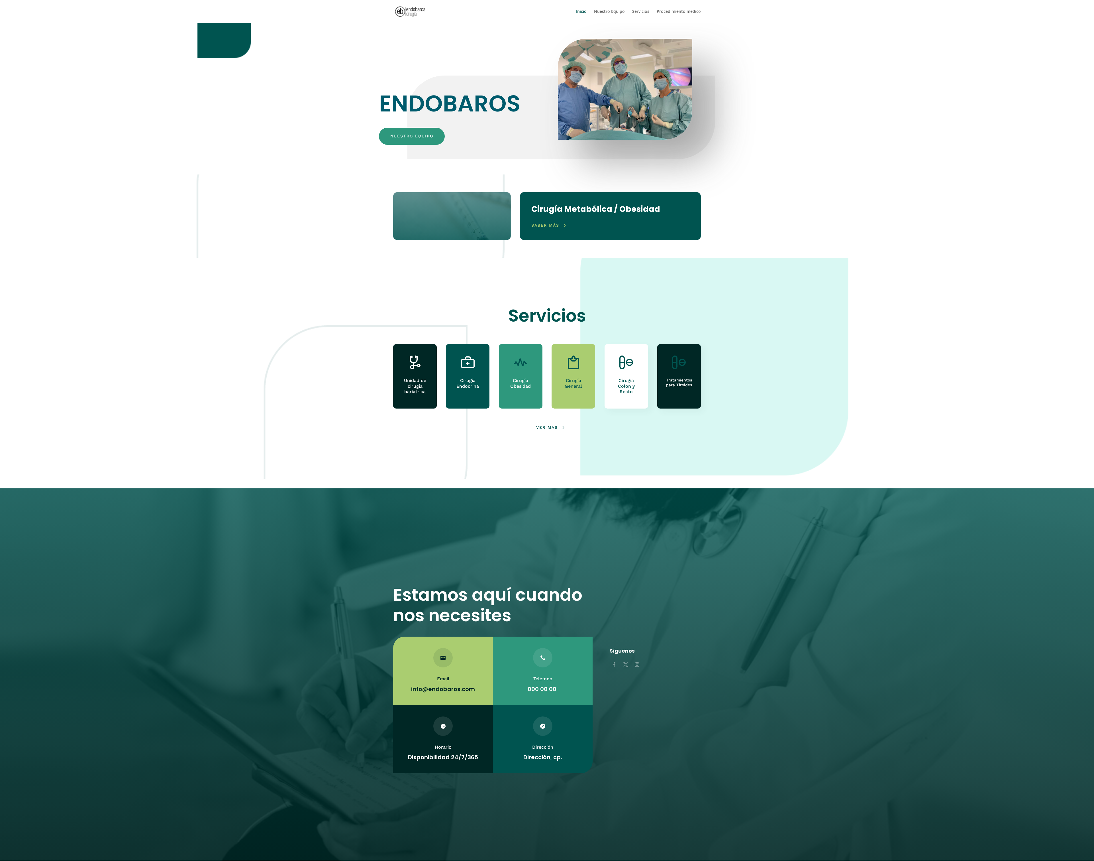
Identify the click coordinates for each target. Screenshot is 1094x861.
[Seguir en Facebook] (614, 664)
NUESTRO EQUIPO (411, 136)
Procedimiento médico (679, 11)
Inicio (581, 11)
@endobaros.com (448, 689)
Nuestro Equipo (609, 11)
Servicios (640, 11)
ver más (547, 427)
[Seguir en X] (625, 664)
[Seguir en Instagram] (637, 664)
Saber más (545, 225)
